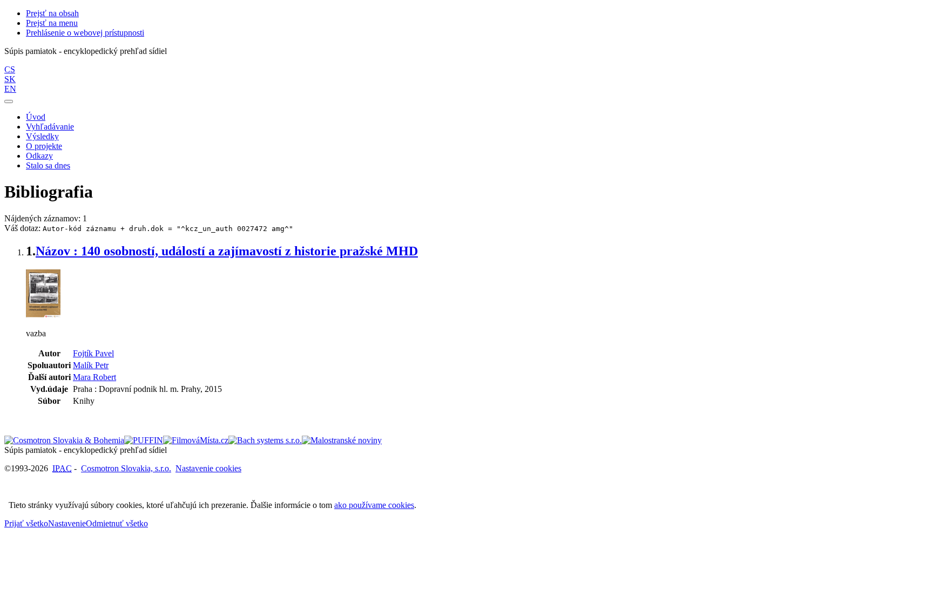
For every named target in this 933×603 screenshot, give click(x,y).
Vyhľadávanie (50, 126)
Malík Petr (91, 365)
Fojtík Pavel (93, 353)
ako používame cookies (374, 505)
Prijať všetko (26, 523)
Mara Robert (94, 377)
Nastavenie (67, 523)
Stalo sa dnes (48, 165)
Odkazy (39, 155)
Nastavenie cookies (208, 468)
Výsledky (42, 136)
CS (9, 69)
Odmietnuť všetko (117, 523)
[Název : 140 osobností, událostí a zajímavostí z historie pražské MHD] (43, 315)
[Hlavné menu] (8, 101)
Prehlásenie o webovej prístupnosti (85, 32)
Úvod (35, 116)
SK (10, 79)
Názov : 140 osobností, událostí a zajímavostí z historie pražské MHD (227, 251)
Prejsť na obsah (52, 13)
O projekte (44, 146)
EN (10, 88)
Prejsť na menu (52, 23)
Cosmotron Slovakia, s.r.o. (126, 468)
